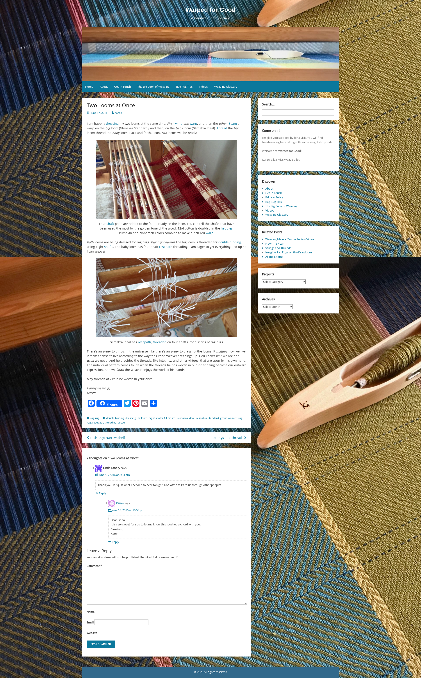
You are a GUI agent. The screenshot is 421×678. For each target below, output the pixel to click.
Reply (102, 493)
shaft (110, 224)
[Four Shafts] (166, 297)
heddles (227, 228)
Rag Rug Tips (184, 87)
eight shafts (156, 418)
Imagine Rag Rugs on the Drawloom (288, 252)
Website (92, 633)
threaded (159, 342)
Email (90, 622)
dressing (112, 123)
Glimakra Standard (207, 418)
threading (110, 422)
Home (89, 87)
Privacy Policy (274, 197)
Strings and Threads (229, 438)
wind (178, 123)
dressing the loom (136, 418)
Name (91, 612)
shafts (108, 247)
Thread (222, 128)
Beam (232, 123)
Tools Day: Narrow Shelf (107, 438)
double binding (229, 242)
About (104, 87)
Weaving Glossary (225, 87)
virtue (121, 422)
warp (193, 123)
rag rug (94, 418)
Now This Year (274, 244)
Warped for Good (210, 9)
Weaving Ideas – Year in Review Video (289, 239)
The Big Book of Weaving (153, 87)
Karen (118, 113)
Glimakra (169, 418)
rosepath (165, 247)
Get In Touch (122, 87)
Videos (203, 87)
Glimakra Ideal (185, 418)
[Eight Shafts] (166, 179)
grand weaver (228, 418)
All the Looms (274, 257)
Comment (94, 566)
